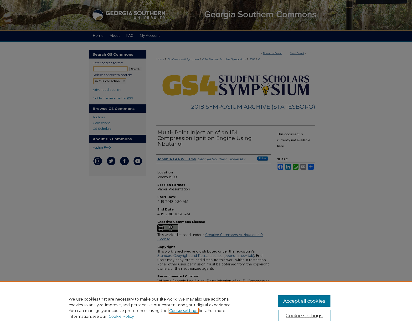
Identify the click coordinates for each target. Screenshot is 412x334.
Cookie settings (183, 310)
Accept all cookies (304, 301)
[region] (206, 307)
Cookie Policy (121, 316)
